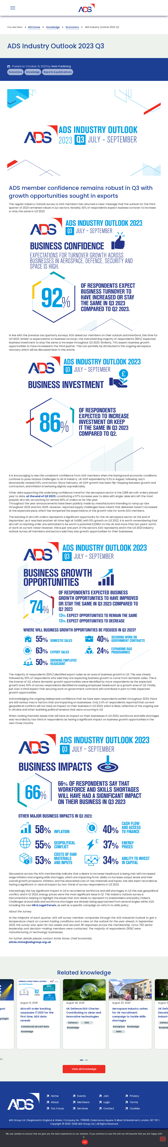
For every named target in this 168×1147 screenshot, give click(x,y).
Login (106, 1102)
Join (106, 1096)
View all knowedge (84, 1069)
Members (83, 1102)
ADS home (34, 27)
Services (82, 1108)
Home (55, 1096)
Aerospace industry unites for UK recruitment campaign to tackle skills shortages (130, 1014)
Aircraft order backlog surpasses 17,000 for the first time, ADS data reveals (36, 1014)
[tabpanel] (38, 1014)
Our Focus (57, 1108)
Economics (72, 27)
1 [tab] (81, 1060)
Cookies (135, 1108)
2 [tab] (86, 1060)
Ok (84, 1142)
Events (81, 1096)
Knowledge (53, 27)
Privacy (134, 1096)
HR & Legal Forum (44, 905)
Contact (108, 1108)
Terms (134, 1102)
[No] (163, 1139)
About (55, 1102)
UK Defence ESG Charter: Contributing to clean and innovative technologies (83, 1012)
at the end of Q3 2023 (40, 496)
